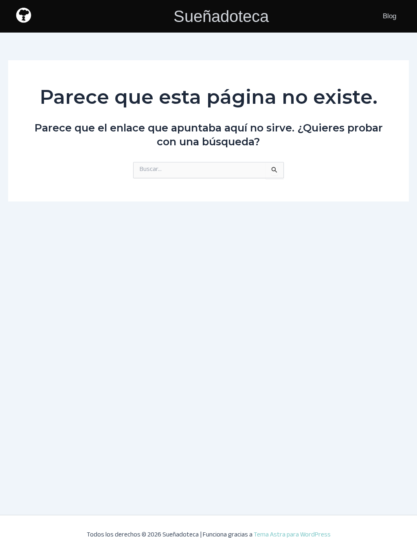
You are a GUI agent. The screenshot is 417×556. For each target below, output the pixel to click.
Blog (389, 16)
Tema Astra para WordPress (292, 535)
